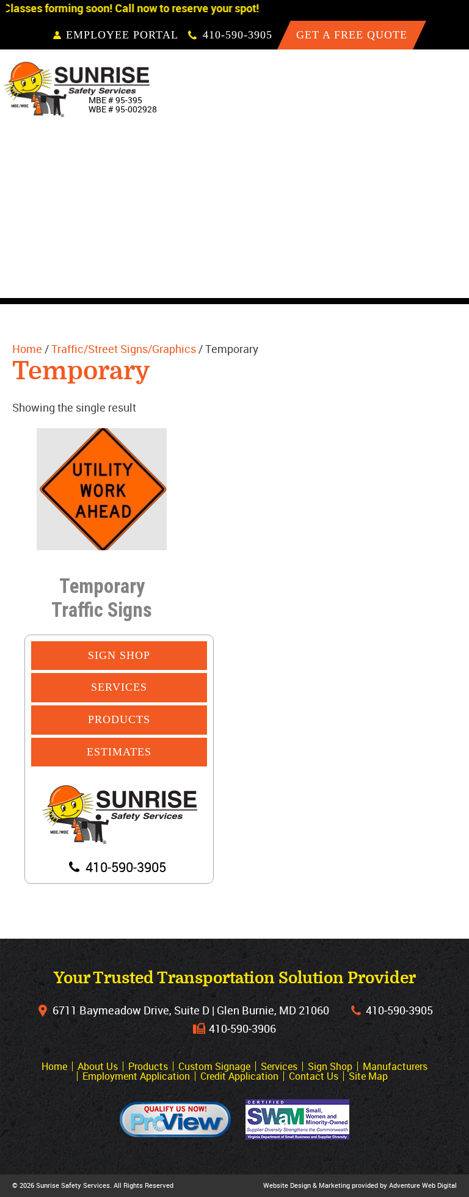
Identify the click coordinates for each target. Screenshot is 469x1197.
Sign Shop (391, 227)
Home (378, 86)
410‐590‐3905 (399, 1010)
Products (391, 143)
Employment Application (136, 1076)
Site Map (368, 1076)
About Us (389, 114)
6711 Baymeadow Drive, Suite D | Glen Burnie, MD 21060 (191, 1010)
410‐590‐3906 (242, 1028)
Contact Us (395, 283)
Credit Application (239, 1076)
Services (388, 199)
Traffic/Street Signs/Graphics (123, 348)
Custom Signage (409, 171)
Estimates (119, 752)
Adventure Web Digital (423, 1185)
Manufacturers (410, 255)
